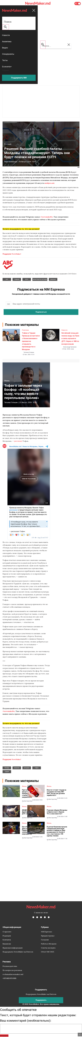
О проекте (7, 932)
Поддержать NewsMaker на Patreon (18, 952)
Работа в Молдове (48, 944)
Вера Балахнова (10, 162)
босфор (7, 768)
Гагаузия (45, 940)
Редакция (7, 936)
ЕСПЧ (26, 279)
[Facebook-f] (33, 917)
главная (16, 279)
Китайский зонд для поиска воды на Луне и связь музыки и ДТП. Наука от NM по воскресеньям (70, 338)
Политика (25, 330)
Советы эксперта (48, 948)
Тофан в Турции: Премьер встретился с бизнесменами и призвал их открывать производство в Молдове (31, 341)
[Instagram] (41, 917)
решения (53, 279)
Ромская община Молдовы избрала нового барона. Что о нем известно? (57, 812)
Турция (7, 771)
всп (7, 279)
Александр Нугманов (69, 347)
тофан (37, 768)
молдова (26, 768)
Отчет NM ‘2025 (47, 952)
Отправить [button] (4, 1035)
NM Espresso (46, 932)
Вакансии (7, 944)
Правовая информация (13, 948)
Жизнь (7, 381)
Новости (64, 330)
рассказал (18, 441)
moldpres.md (49, 183)
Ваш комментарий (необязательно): (25, 1020)
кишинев (16, 768)
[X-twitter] (37, 917)
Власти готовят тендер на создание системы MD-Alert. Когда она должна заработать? (56, 792)
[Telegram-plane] (49, 917)
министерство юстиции (40, 279)
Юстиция (7, 144)
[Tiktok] (45, 917)
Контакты (7, 940)
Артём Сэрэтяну (27, 801)
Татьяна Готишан (29, 352)
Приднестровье (47, 936)
